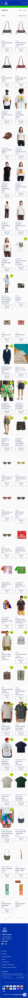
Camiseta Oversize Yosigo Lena (20, 186)
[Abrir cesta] (26, 3)
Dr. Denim (4, 296)
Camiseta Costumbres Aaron (19, 114)
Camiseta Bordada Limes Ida (20, 225)
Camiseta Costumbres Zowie (5, 225)
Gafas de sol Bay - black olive (19, 514)
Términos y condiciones (8, 964)
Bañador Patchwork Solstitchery (19, 441)
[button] (2, 3)
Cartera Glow (6, 334)
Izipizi (3, 475)
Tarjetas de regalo (6, 956)
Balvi (16, 867)
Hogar (20, 10)
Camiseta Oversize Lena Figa (6, 262)
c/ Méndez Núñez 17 (7, 936)
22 (18, 917)
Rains (17, 652)
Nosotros (4, 951)
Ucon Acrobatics (20, 830)
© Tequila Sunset (7, 994)
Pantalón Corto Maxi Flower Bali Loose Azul (7, 833)
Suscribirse (21, 977)
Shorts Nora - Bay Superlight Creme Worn (6, 299)
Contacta (4, 954)
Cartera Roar (20, 334)
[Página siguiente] (22, 918)
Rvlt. (16, 366)
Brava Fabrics (5, 759)
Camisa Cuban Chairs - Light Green (6, 656)
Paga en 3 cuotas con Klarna (9, 967)
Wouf (16, 296)
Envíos (3, 959)
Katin (2, 724)
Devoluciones (5, 962)
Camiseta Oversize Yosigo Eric (6, 114)
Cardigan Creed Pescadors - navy (6, 369)
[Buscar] (22, 3)
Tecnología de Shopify (18, 994)
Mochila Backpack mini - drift (20, 691)
